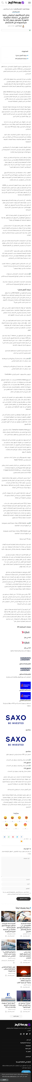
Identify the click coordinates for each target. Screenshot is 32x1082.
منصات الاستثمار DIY (21, 58)
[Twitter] (17, 837)
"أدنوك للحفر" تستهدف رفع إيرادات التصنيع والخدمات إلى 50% (8, 1005)
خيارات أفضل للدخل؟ (21, 55)
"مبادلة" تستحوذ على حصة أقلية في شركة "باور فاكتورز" (24, 1005)
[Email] (21, 841)
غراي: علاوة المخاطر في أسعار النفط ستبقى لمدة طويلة (8, 969)
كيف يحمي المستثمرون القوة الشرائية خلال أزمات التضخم (25, 955)
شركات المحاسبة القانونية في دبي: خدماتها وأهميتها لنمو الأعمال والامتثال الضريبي (24, 927)
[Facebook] (21, 837)
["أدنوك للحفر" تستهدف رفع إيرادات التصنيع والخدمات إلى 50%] (8, 996)
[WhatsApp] (8, 837)
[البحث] (3, 2)
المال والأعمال (16, 11)
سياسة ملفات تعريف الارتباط (9, 1076)
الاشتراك (26, 1072)
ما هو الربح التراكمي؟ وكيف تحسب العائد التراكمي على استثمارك (8, 954)
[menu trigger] (29, 2)
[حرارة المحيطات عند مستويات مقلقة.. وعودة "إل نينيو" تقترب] (24, 971)
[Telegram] (4, 837)
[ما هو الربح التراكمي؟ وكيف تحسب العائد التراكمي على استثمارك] (8, 944)
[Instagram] (21, 1034)
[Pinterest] (13, 837)
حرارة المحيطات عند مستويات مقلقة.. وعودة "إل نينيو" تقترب (24, 980)
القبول (4, 1079)
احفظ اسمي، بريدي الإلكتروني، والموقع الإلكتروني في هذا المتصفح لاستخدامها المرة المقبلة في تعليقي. (16, 893)
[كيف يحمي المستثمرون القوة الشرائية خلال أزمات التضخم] (24, 944)
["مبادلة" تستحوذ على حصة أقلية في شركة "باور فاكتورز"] (24, 996)
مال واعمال (12, 948)
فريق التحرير (18, 26)
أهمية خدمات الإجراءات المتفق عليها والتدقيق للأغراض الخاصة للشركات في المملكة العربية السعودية (8, 927)
